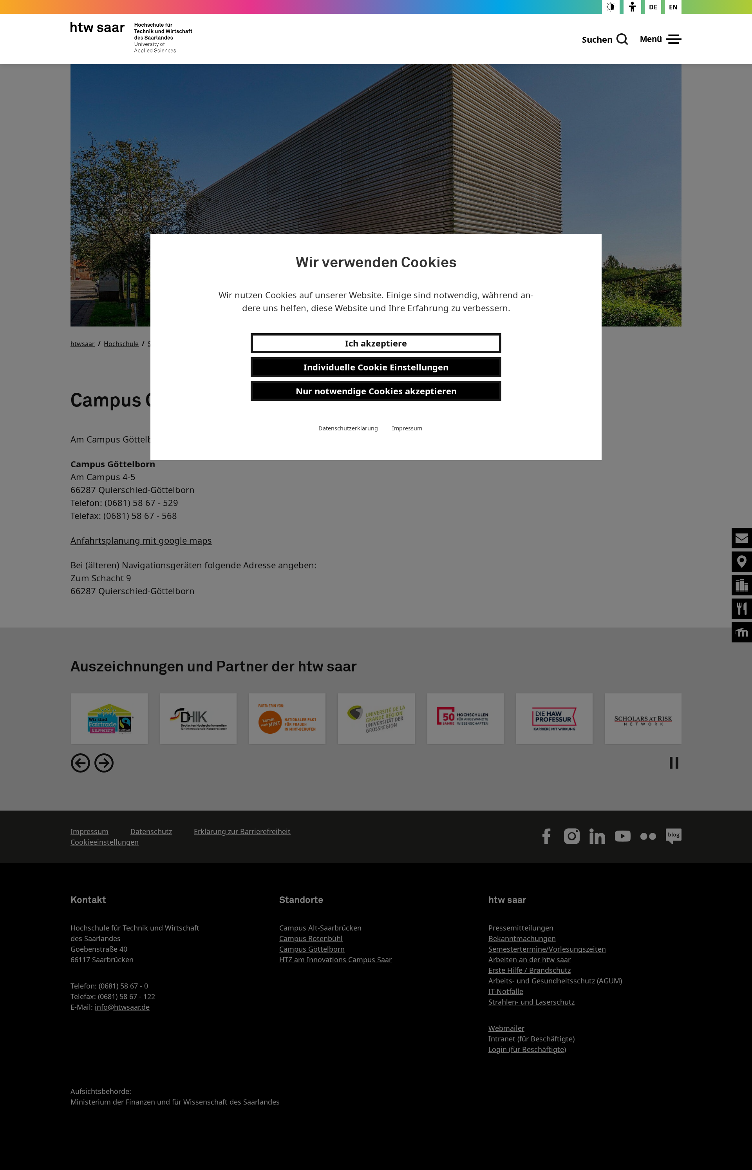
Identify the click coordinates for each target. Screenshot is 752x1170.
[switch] (611, 7)
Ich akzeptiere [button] (376, 343)
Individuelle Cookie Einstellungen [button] (376, 367)
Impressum (407, 428)
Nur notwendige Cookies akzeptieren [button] (376, 391)
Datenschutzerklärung (348, 428)
